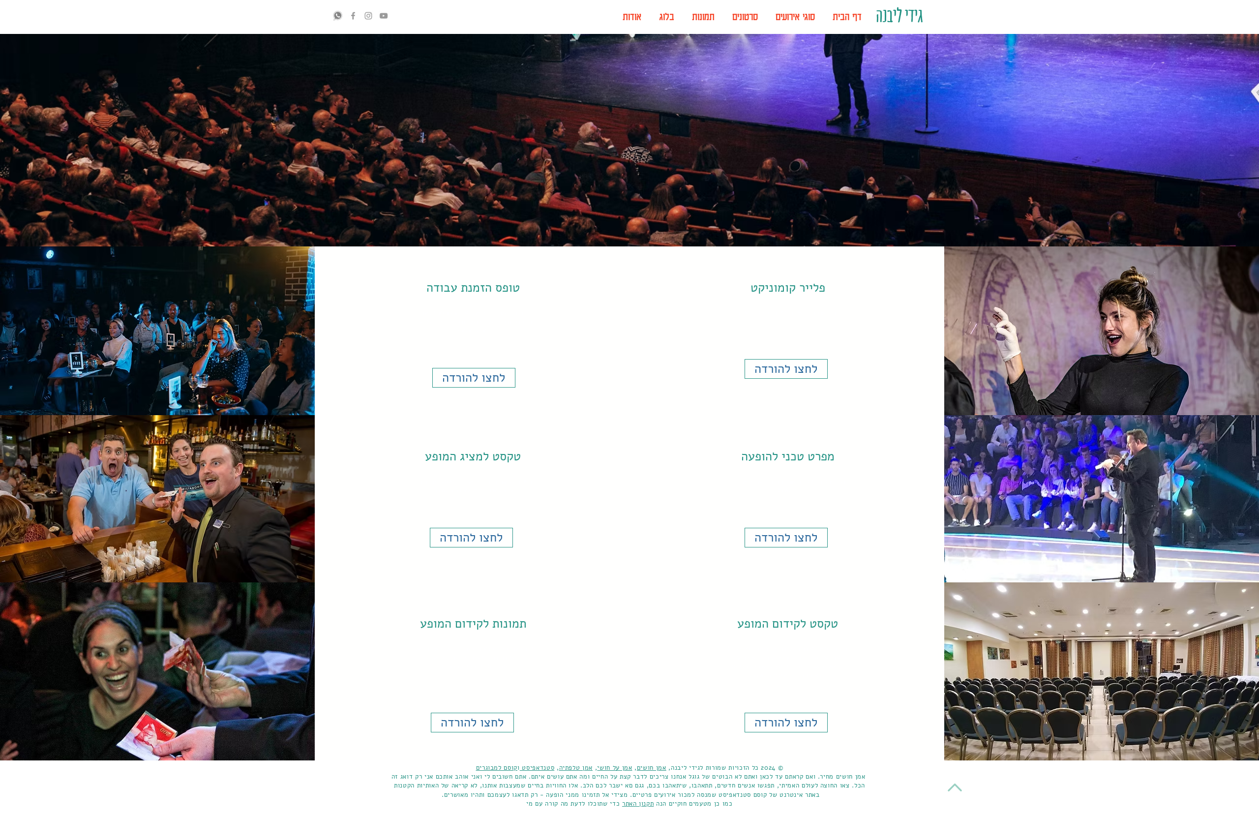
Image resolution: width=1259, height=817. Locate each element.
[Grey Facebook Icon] (353, 16)
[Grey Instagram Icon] (368, 16)
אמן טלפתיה (576, 767)
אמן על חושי (614, 767)
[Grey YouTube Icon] (384, 16)
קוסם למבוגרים (496, 767)
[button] (795, 16)
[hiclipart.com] (338, 16)
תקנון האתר (638, 803)
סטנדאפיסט (537, 767)
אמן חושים (651, 767)
